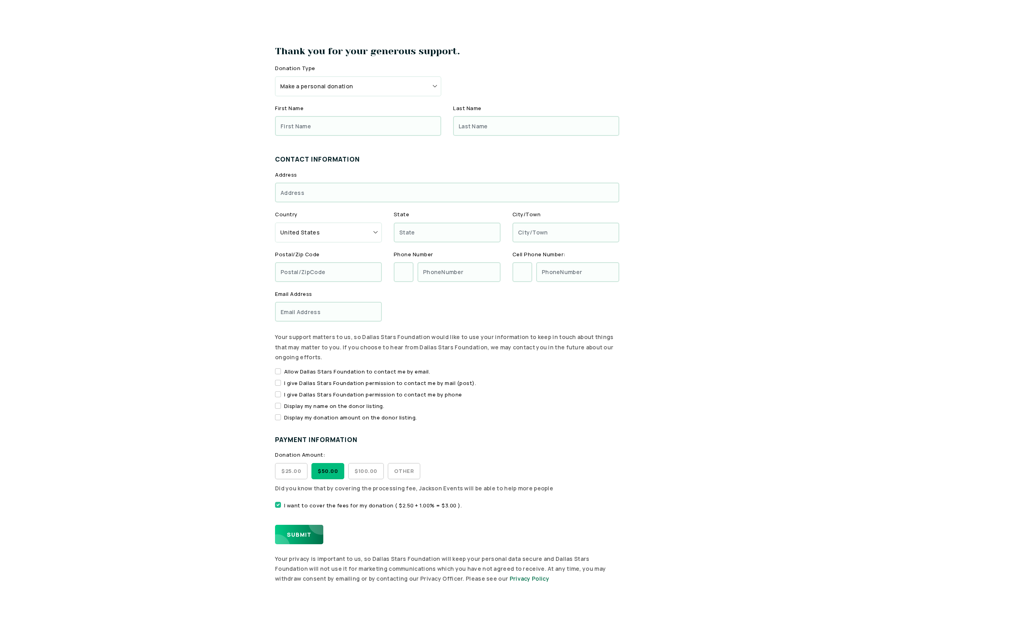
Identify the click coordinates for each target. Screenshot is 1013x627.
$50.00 (328, 471)
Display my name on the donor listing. (334, 406)
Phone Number (413, 254)
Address (286, 174)
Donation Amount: (300, 454)
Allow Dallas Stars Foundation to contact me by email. (357, 371)
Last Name (467, 108)
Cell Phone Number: (538, 254)
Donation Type (295, 68)
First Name (289, 108)
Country (286, 214)
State (402, 214)
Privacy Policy (529, 578)
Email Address (293, 293)
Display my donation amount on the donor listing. (350, 417)
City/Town (526, 214)
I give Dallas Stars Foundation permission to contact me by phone (373, 394)
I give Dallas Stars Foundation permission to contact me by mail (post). (380, 383)
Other (404, 471)
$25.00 (291, 471)
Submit (299, 534)
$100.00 (366, 471)
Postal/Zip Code (297, 254)
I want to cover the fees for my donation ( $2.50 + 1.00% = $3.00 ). (373, 505)
